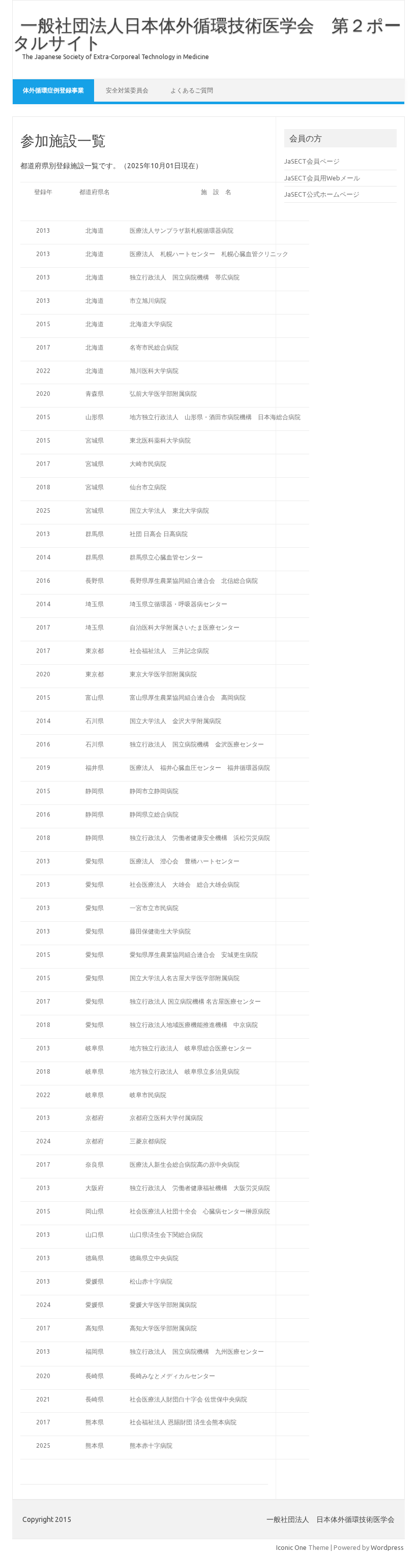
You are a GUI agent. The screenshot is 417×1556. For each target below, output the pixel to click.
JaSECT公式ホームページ (322, 194)
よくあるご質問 (191, 90)
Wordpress (387, 1547)
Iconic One (291, 1547)
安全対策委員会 (127, 90)
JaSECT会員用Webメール (322, 177)
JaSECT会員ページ (312, 161)
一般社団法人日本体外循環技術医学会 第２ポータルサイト (207, 33)
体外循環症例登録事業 (53, 90)
